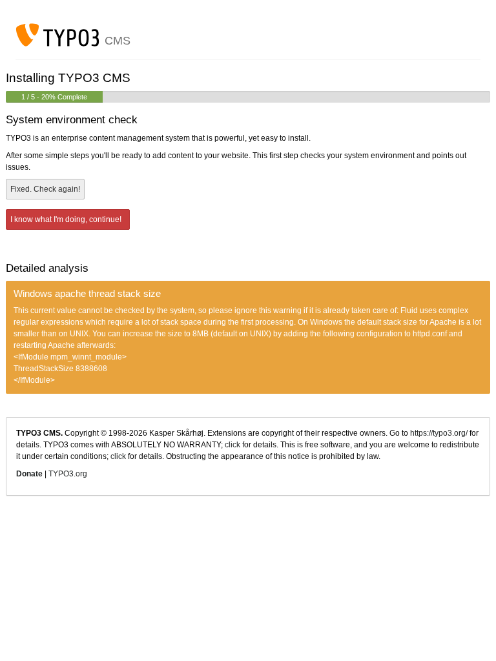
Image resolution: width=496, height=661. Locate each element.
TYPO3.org (67, 473)
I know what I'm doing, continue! (66, 219)
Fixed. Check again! (45, 189)
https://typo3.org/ (439, 433)
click (232, 444)
